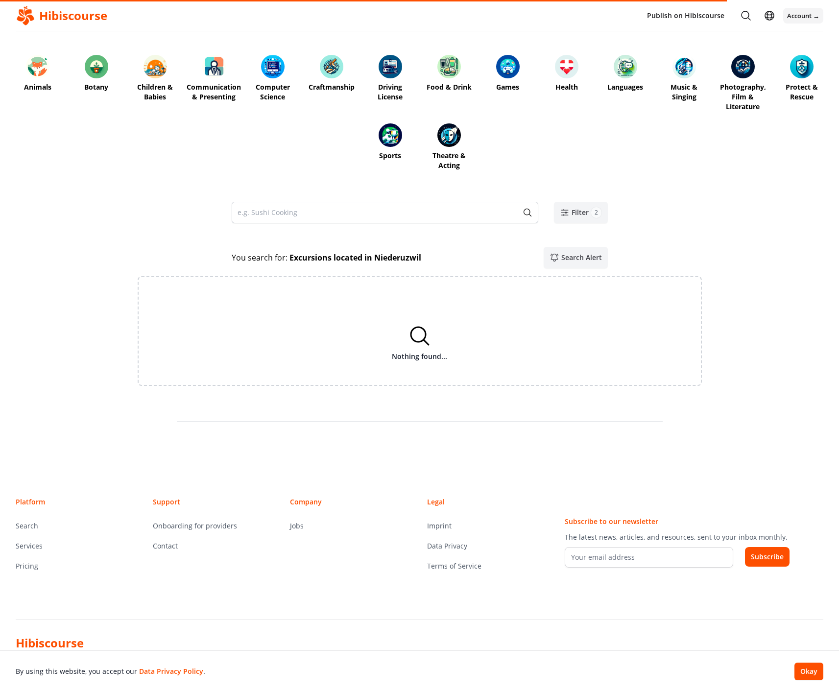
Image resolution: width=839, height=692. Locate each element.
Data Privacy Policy (171, 671)
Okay (808, 671)
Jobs (297, 525)
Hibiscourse (50, 643)
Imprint (439, 525)
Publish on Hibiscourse (685, 15)
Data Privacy (447, 545)
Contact (165, 545)
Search (27, 525)
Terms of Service (454, 566)
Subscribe (767, 556)
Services (29, 545)
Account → (803, 15)
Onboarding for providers (195, 525)
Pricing (27, 566)
